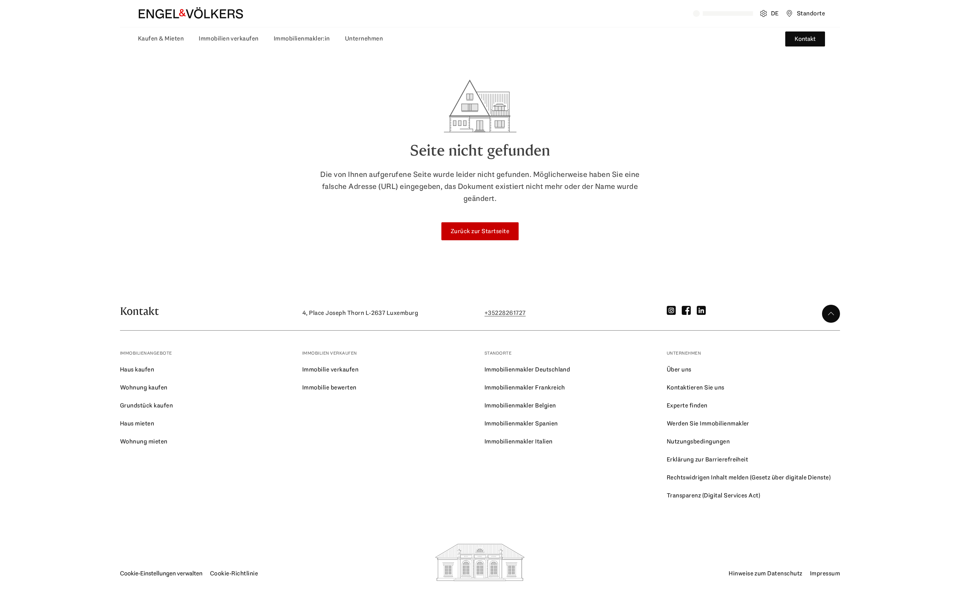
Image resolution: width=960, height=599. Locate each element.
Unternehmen (364, 38)
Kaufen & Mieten (161, 38)
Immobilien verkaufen (229, 38)
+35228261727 (505, 313)
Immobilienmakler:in (302, 38)
